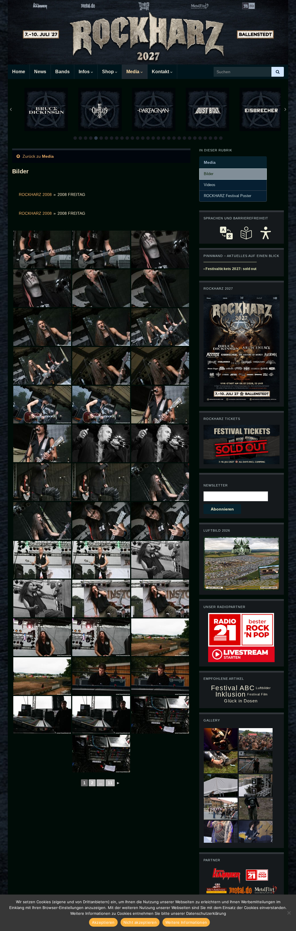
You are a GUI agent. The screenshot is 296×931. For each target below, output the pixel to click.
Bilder (208, 174)
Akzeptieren (103, 922)
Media (133, 71)
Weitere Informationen (186, 922)
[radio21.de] (241, 629)
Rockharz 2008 (35, 194)
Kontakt (161, 71)
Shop (108, 71)
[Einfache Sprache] (246, 233)
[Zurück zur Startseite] (148, 32)
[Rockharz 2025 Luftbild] (242, 563)
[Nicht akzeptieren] (289, 913)
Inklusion (230, 694)
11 (110, 783)
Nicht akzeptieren (140, 922)
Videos (209, 185)
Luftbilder (263, 688)
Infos (85, 71)
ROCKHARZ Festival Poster (227, 196)
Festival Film (257, 694)
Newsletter (216, 485)
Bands (62, 71)
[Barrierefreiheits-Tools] (265, 233)
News (40, 71)
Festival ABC (233, 688)
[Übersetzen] (226, 233)
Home (18, 71)
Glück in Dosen (241, 700)
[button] (75, 138)
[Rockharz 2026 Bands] (242, 348)
